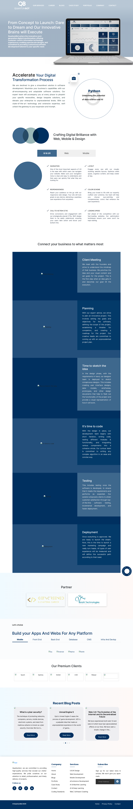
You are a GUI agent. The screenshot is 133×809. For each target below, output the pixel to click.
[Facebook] (14, 788)
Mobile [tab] (86, 153)
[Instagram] (26, 788)
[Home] (21, 6)
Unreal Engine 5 (30, 712)
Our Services (38, 5)
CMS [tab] (89, 639)
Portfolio (87, 5)
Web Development (76, 774)
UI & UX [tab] (47, 153)
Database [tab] (73, 639)
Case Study (74, 5)
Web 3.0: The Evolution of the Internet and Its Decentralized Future (66, 714)
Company (100, 5)
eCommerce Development (79, 781)
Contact (112, 5)
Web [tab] (66, 153)
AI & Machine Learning (78, 785)
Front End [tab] (37, 639)
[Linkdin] (32, 788)
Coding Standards (58, 792)
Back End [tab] (55, 639)
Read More (31, 735)
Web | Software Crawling (79, 792)
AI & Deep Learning (77, 788)
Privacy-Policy (107, 804)
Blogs (61, 5)
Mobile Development (77, 778)
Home (53, 771)
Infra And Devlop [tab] (108, 639)
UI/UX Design (75, 771)
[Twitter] (20, 788)
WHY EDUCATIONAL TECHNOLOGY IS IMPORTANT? (102, 713)
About (53, 774)
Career (51, 5)
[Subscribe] (117, 781)
